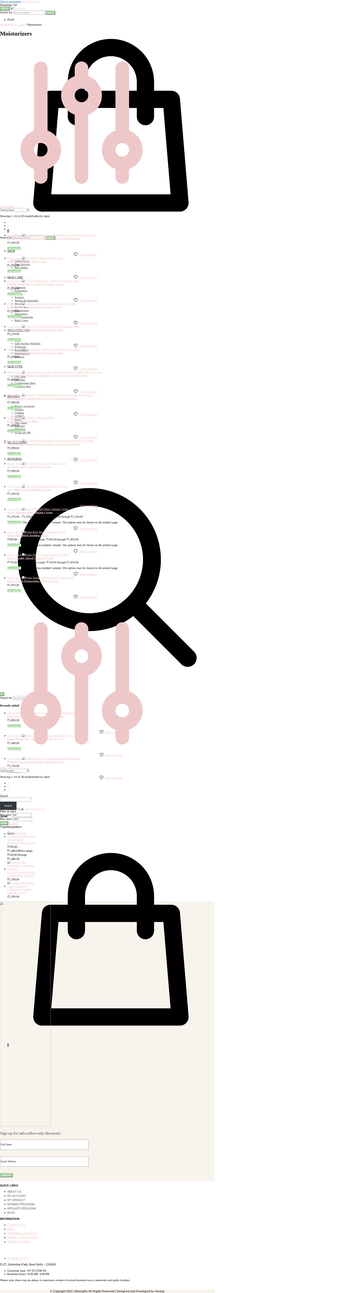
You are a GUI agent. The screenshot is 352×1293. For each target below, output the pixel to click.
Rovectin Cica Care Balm (22, 421)
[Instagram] (12, 1250)
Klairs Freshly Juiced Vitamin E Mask (30, 558)
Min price (5, 814)
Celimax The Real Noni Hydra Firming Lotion (35, 329)
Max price (6, 818)
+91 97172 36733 (34, 809)
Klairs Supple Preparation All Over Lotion (32, 581)
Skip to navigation (10, 1)
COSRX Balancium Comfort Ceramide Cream (35, 284)
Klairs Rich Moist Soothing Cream (28, 535)
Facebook (13, 823)
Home (3, 24)
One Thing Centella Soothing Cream (29, 489)
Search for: (6, 12)
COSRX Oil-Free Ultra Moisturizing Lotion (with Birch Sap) (43, 238)
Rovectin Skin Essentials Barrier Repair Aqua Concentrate (42, 398)
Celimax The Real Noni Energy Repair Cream (35, 352)
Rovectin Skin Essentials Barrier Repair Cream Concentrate (43, 444)
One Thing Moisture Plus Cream (26, 261)
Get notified (14, 248)
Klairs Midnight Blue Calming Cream (30, 512)
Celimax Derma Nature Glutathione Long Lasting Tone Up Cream (47, 375)
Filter (4, 823)
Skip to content (30, 1)
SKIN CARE (17, 24)
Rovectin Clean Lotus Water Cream (29, 466)
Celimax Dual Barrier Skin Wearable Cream (34, 307)
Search (50, 12)
